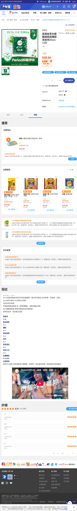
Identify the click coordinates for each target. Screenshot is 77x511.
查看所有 (41, 243)
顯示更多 (41, 282)
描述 (21, 115)
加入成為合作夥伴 (44, 491)
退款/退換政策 (55, 484)
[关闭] (74, 507)
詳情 (72, 159)
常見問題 (66, 478)
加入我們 (42, 487)
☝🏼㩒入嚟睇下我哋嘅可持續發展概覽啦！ (12, 1)
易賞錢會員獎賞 (56, 1)
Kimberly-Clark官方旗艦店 (67, 106)
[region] (38, 507)
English (74, 1)
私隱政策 (51, 502)
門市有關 (66, 481)
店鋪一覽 (54, 481)
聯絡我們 (66, 475)
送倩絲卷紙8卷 (48, 72)
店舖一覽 (67, 1)
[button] (50, 7)
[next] (74, 13)
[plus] (60, 80)
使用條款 (43, 502)
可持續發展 (42, 484)
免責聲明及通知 (61, 502)
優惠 (8, 115)
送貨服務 (54, 487)
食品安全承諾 (43, 481)
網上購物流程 (55, 475)
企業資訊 (42, 478)
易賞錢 (53, 478)
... (68, 453)
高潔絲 (44, 30)
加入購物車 (69, 80)
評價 (35, 115)
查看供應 (61, 100)
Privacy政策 (63, 509)
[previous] (53, 453)
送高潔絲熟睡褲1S (61, 72)
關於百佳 (42, 475)
